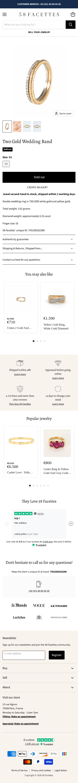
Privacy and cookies (41, 770)
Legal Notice (61, 770)
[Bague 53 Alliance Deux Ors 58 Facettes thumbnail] (7, 126)
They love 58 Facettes (20, 404)
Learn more (20, 374)
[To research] (70, 24)
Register (57, 655)
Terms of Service (19, 770)
